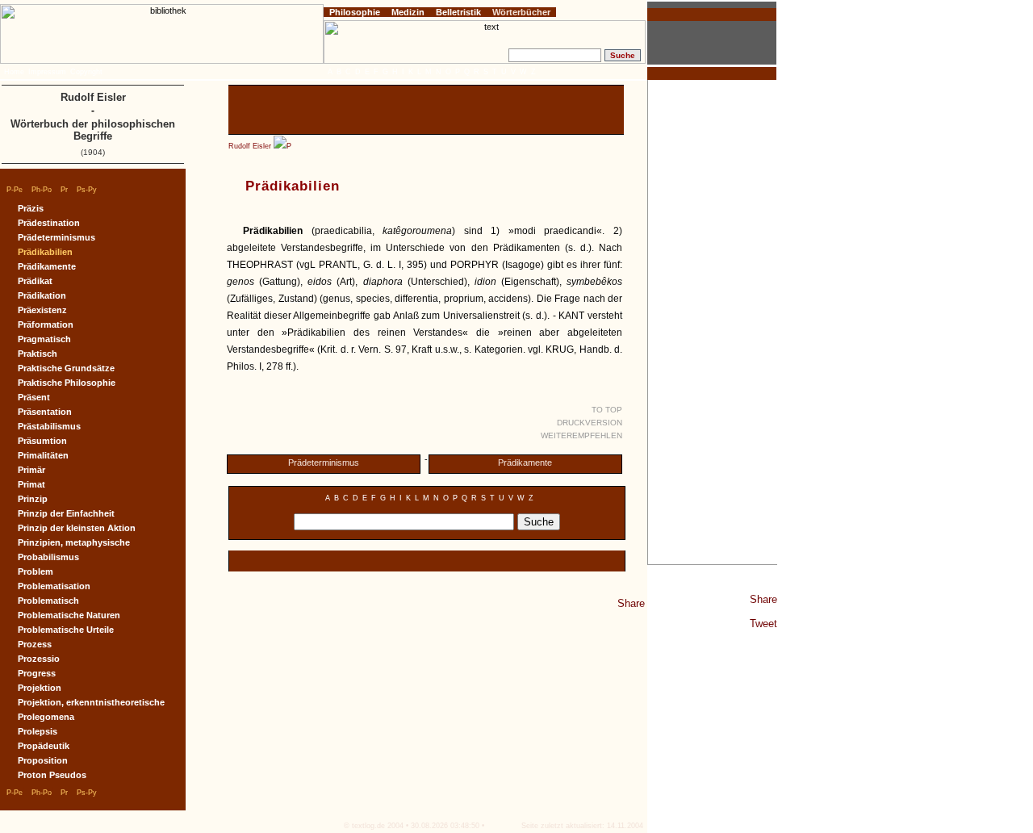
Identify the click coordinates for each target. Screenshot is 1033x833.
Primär (31, 470)
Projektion (39, 688)
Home (14, 72)
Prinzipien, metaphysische (74, 542)
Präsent (34, 397)
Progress (37, 673)
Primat (31, 484)
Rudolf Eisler (249, 146)
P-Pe (14, 190)
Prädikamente (525, 462)
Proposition (43, 760)
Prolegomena (46, 717)
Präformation (45, 324)
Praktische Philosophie (66, 382)
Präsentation (45, 411)
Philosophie (354, 12)
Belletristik (458, 12)
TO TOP (607, 409)
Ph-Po (41, 190)
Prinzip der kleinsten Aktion (77, 528)
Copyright (86, 72)
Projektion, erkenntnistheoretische (91, 702)
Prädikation (42, 295)
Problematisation (54, 586)
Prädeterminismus (323, 462)
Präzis (31, 208)
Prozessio (39, 658)
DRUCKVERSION (589, 422)
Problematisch (48, 600)
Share (763, 599)
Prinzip (33, 499)
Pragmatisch (44, 339)
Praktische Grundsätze (66, 368)
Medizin (407, 12)
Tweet (763, 623)
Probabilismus (48, 557)
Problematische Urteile (66, 629)
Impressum (47, 72)
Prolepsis (37, 731)
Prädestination (49, 223)
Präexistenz (42, 310)
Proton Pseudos (52, 775)
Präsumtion (42, 441)
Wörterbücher (521, 12)
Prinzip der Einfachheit (66, 513)
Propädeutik (43, 746)
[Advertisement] (712, 322)
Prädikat (35, 281)
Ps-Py (87, 190)
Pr (64, 190)
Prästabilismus (49, 426)
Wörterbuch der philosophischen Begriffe (92, 130)
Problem (35, 571)
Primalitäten (43, 455)
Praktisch (37, 353)
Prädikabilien (45, 252)
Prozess (35, 644)
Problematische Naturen (69, 615)
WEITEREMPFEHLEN (581, 435)
